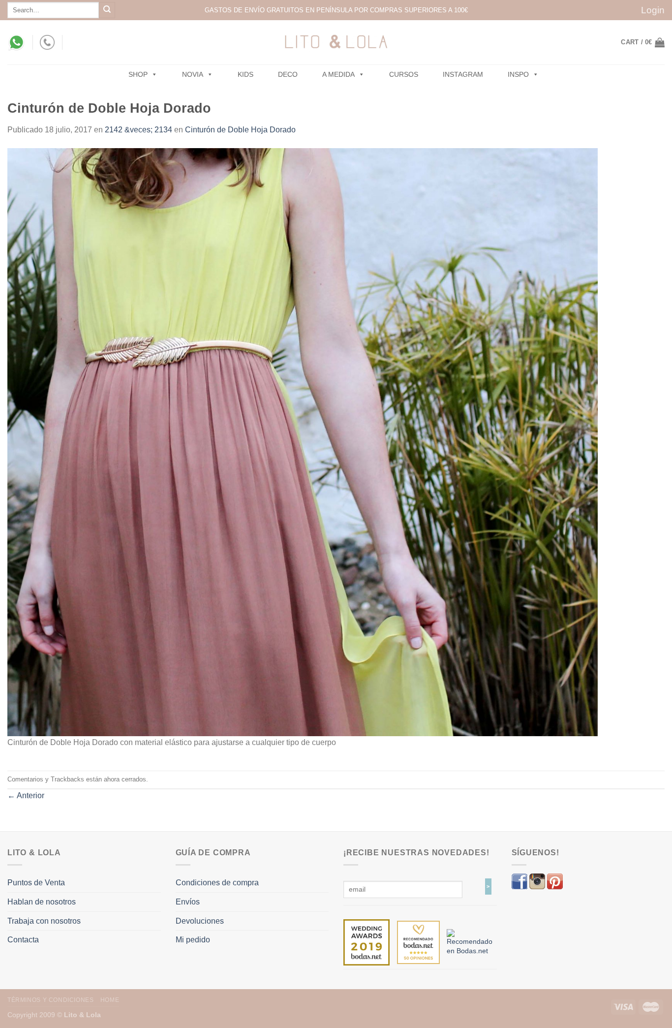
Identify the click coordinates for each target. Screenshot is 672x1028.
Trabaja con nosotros (44, 921)
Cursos (403, 74)
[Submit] (107, 10)
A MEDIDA (338, 74)
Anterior (25, 795)
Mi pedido (193, 939)
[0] (366, 942)
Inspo (518, 74)
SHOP (138, 74)
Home (109, 1000)
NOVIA (192, 74)
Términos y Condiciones (50, 1000)
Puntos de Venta (36, 882)
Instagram (463, 74)
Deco (288, 74)
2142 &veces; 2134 (138, 129)
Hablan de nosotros (41, 902)
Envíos (188, 902)
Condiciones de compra (217, 882)
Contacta (23, 939)
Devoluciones (200, 921)
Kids (245, 74)
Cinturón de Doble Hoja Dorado (240, 129)
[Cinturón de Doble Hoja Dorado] (302, 441)
